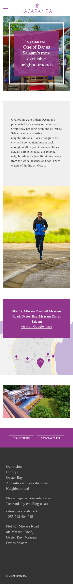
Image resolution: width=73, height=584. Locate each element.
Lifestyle (12, 472)
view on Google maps (36, 326)
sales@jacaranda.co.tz (22, 511)
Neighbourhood (17, 488)
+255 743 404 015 (19, 517)
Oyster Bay (14, 477)
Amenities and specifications (27, 483)
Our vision (14, 466)
